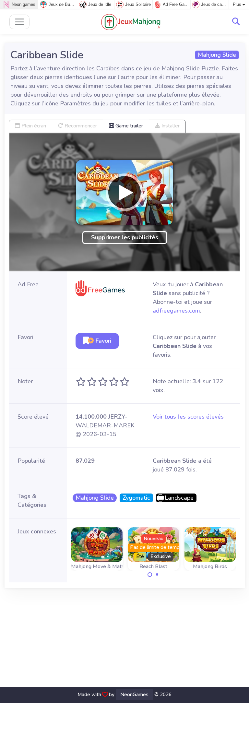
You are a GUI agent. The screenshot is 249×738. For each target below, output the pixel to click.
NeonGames (134, 694)
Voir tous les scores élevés (188, 417)
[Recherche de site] (236, 22)
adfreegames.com (176, 311)
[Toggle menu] (19, 22)
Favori (102, 341)
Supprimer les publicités (124, 237)
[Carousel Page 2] (157, 574)
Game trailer (128, 125)
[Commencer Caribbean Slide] (124, 192)
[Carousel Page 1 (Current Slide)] (150, 574)
